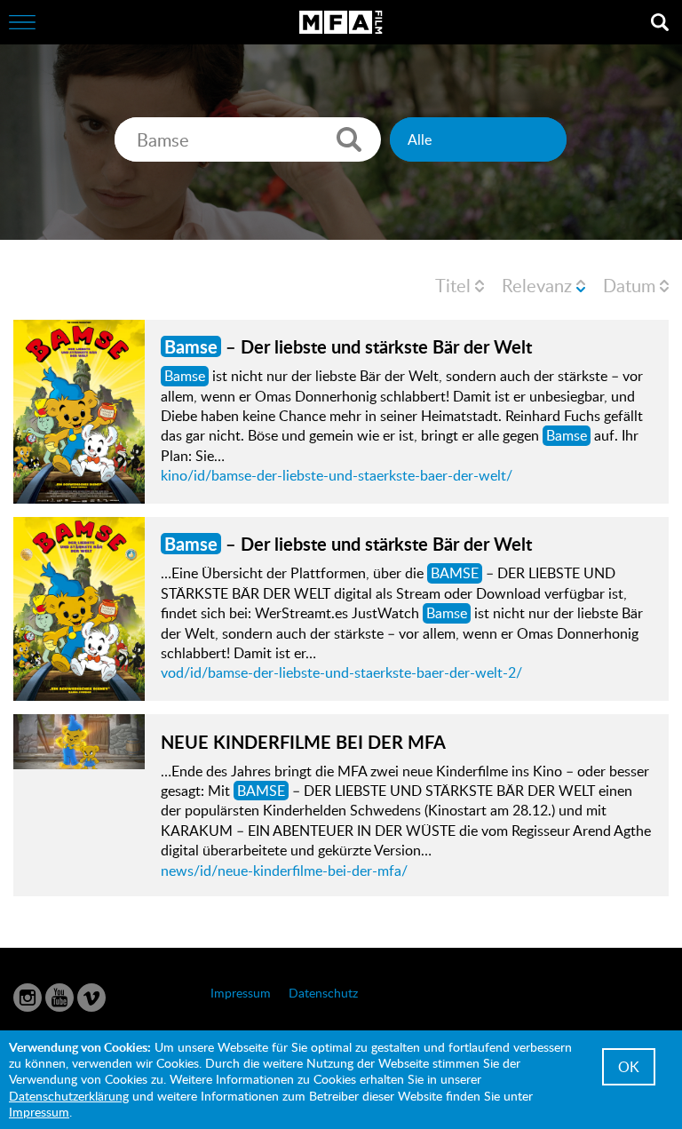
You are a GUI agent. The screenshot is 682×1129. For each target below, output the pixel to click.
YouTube (59, 997)
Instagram (27, 997)
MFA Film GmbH (341, 22)
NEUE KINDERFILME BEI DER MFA (303, 741)
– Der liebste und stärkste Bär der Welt (348, 346)
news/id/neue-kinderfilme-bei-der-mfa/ (284, 870)
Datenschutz (323, 992)
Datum (629, 285)
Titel (453, 285)
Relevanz (537, 285)
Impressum (240, 992)
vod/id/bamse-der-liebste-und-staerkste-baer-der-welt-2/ (341, 672)
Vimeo (91, 997)
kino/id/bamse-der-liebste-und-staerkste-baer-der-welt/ (336, 475)
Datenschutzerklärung (69, 1095)
